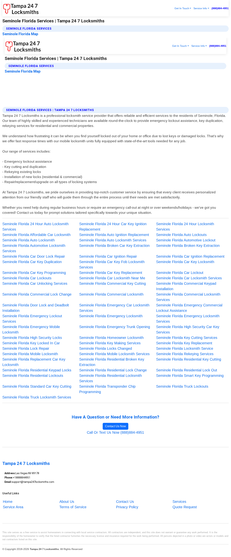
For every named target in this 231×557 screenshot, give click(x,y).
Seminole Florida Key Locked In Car (31, 343)
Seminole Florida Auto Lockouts (181, 235)
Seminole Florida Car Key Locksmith (185, 262)
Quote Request (185, 507)
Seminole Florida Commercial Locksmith (111, 294)
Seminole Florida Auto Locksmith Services (112, 240)
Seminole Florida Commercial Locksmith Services (188, 297)
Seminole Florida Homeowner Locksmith (111, 338)
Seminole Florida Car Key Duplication (32, 262)
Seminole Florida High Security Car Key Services (187, 329)
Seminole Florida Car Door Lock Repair (33, 256)
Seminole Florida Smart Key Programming (190, 376)
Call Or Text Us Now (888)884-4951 (115, 432)
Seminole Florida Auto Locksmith (28, 240)
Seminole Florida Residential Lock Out (186, 370)
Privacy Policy (127, 507)
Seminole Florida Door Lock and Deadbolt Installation (35, 308)
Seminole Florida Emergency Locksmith (111, 316)
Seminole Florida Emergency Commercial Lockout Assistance (189, 308)
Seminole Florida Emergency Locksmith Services (187, 318)
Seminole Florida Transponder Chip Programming (107, 389)
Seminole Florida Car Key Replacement (110, 273)
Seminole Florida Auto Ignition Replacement (114, 235)
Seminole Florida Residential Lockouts (32, 376)
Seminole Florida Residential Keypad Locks (36, 370)
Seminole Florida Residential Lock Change (113, 370)
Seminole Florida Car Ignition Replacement (190, 256)
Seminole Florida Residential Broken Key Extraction (111, 362)
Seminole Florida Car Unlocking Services (34, 283)
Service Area (13, 507)
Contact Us (125, 501)
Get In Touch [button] (182, 8)
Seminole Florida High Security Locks (32, 338)
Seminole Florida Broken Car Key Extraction (114, 246)
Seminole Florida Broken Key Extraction (188, 246)
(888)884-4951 (220, 8)
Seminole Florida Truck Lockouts (182, 386)
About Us (66, 501)
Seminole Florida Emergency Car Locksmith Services (114, 308)
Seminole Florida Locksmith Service (184, 348)
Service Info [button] (200, 8)
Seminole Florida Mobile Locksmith (30, 354)
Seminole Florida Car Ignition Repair (108, 256)
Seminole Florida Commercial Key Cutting (112, 283)
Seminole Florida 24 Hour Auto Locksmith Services (35, 226)
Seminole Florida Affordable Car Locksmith (36, 235)
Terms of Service (72, 507)
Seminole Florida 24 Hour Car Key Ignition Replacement (113, 226)
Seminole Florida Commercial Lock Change (36, 294)
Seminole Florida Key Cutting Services (186, 338)
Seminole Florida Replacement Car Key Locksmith (33, 362)
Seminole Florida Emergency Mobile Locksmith (31, 329)
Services (179, 501)
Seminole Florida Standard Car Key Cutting (36, 386)
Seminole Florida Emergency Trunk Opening (114, 327)
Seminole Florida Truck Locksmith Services (36, 397)
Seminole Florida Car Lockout (179, 273)
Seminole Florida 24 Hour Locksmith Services (185, 226)
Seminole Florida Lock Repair (25, 348)
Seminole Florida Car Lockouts (26, 278)
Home (7, 501)
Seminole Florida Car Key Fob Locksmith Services (112, 264)
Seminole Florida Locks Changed (105, 348)
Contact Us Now (115, 426)
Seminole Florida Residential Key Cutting (188, 359)
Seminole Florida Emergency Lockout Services (32, 318)
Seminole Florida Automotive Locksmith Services (33, 248)
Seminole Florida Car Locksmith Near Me (112, 278)
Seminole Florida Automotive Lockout (185, 240)
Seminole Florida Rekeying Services (184, 354)
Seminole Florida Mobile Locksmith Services (114, 354)
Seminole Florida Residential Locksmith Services (110, 378)
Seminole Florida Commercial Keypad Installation (186, 286)
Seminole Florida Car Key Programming (34, 273)
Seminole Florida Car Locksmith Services (189, 278)
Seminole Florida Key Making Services (110, 343)
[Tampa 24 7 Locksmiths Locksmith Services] (20, 8)
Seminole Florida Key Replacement (184, 343)
